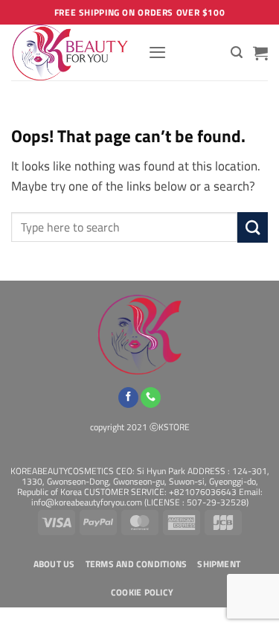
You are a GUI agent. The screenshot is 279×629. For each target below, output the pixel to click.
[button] (157, 52)
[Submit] (252, 227)
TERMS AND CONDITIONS (136, 564)
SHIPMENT (218, 564)
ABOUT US (54, 564)
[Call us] (151, 397)
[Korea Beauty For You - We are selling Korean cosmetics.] (74, 52)
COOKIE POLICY (142, 592)
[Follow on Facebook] (128, 397)
